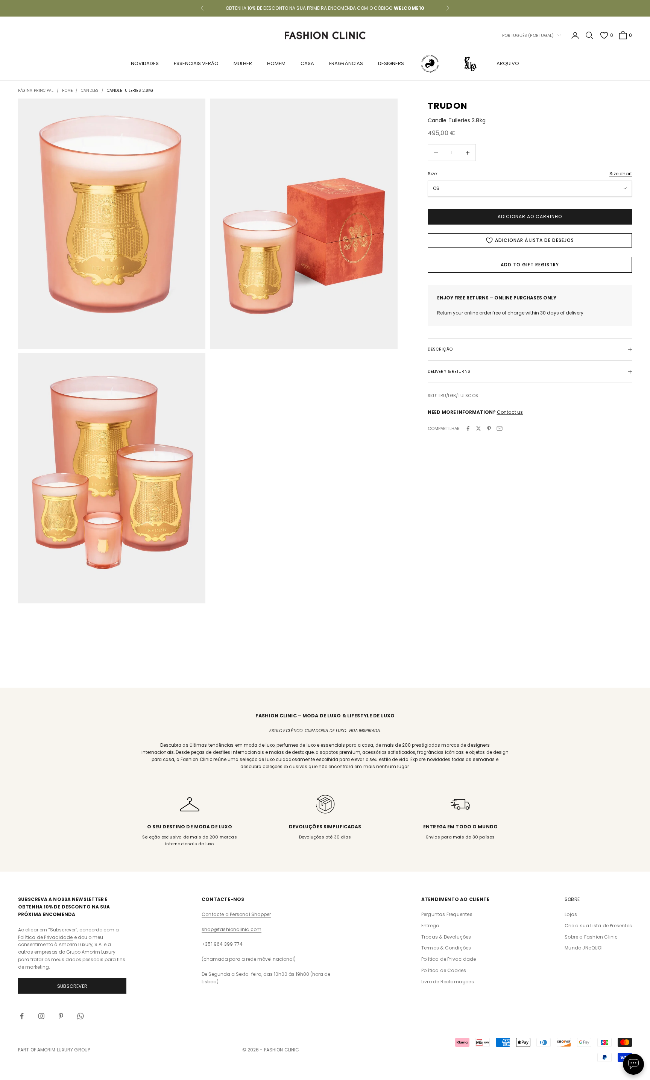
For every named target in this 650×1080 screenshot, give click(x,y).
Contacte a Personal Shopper (236, 914)
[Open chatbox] (633, 1064)
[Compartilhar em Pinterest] (489, 428)
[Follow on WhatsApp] (80, 1016)
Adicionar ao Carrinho (530, 216)
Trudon (447, 106)
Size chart (620, 173)
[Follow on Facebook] (22, 1016)
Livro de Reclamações (447, 981)
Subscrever (72, 986)
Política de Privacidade (45, 937)
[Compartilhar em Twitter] (478, 428)
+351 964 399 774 (222, 944)
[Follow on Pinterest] (61, 1016)
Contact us (510, 412)
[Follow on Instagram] (41, 1016)
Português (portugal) (528, 35)
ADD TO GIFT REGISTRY (530, 264)
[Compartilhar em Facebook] (468, 428)
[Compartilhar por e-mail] (500, 428)
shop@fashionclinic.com (231, 929)
